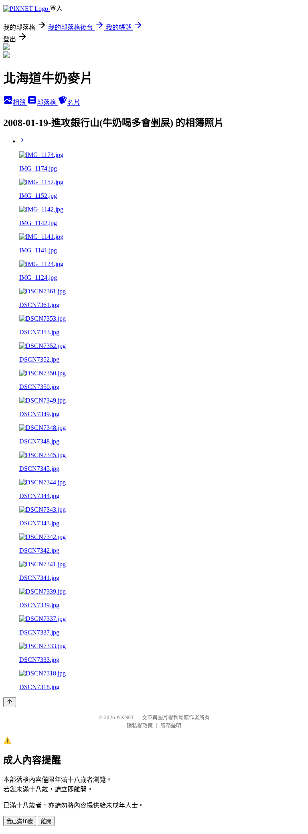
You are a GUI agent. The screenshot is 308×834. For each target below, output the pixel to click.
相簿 (20, 102)
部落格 (47, 102)
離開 (46, 821)
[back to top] (9, 702)
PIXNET (125, 717)
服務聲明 (170, 725)
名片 (73, 102)
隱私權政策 (140, 725)
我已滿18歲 (19, 821)
